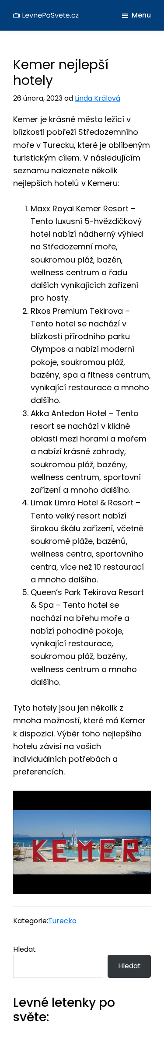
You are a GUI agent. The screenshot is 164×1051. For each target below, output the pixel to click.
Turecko (62, 921)
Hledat (24, 949)
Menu (141, 15)
